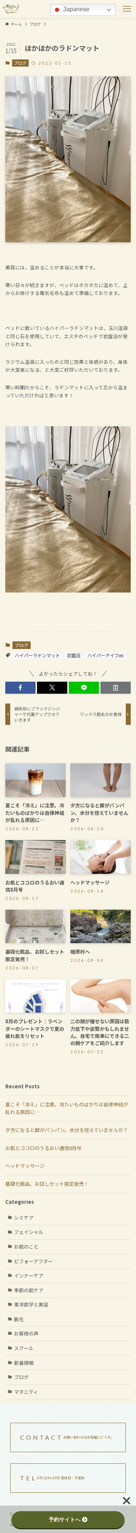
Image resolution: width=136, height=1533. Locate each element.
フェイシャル (28, 1231)
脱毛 (19, 1319)
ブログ (20, 63)
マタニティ (26, 1391)
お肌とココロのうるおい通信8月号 (43, 1148)
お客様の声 (26, 1333)
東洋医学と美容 (31, 1304)
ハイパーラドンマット (37, 655)
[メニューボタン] (127, 9)
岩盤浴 (73, 655)
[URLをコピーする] (115, 688)
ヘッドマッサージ (25, 1165)
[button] (20, 688)
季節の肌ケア (28, 1290)
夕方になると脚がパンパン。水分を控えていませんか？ (66, 1129)
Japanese (76, 9)
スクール (24, 1348)
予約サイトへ (64, 1519)
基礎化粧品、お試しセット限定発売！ (47, 1183)
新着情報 (24, 1362)
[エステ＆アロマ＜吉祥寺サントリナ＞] (11, 9)
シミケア (24, 1217)
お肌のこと (26, 1246)
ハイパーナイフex (105, 655)
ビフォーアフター (33, 1261)
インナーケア (28, 1275)
